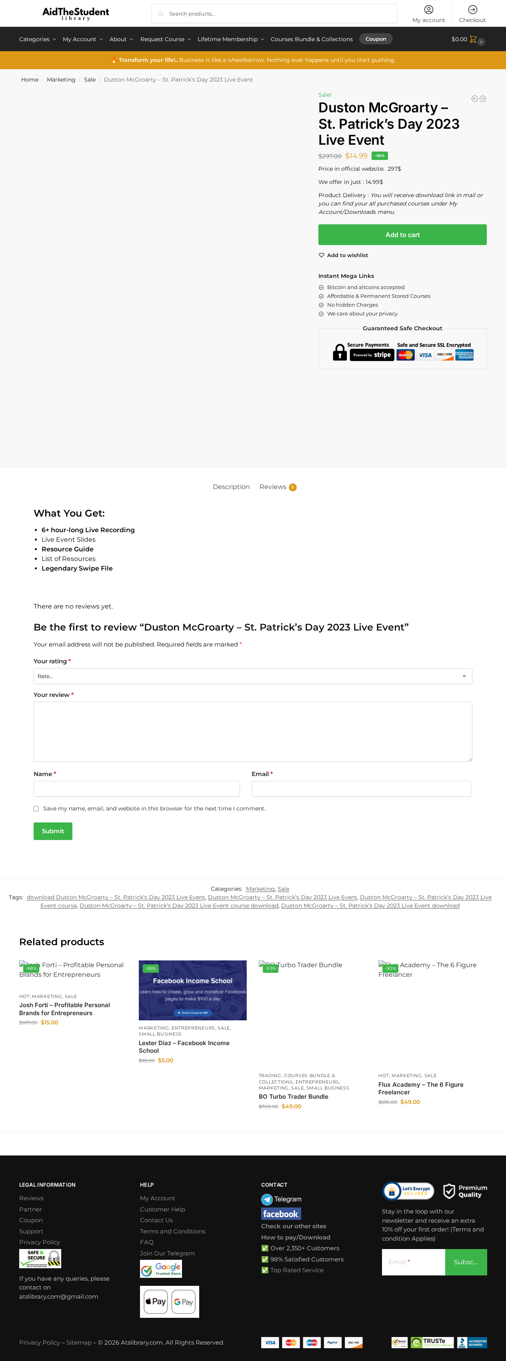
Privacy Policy (39, 1242)
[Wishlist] (115, 972)
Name (45, 774)
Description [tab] (231, 487)
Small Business (160, 1034)
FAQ (147, 1242)
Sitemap (79, 1342)
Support (31, 1231)
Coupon (31, 1220)
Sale (90, 79)
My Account (157, 1198)
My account (428, 20)
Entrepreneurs (193, 1028)
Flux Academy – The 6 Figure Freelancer (421, 1088)
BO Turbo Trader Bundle (293, 1096)
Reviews (31, 1198)
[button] (469, 39)
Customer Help (162, 1209)
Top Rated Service (297, 1270)
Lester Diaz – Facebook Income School (184, 1047)
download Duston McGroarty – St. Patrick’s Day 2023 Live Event (116, 897)
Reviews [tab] (277, 487)
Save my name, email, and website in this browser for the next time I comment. (154, 808)
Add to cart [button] (72, 1039)
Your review (54, 694)
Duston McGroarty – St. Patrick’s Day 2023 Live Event (282, 897)
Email (262, 774)
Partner (30, 1209)
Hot (24, 996)
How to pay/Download (295, 1237)
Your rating (52, 661)
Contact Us (156, 1220)
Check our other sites (293, 1226)
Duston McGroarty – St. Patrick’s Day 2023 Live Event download (370, 905)
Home (29, 79)
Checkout (472, 20)
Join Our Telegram (167, 1253)
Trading (270, 1075)
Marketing (61, 79)
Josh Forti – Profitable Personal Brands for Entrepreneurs (64, 1009)
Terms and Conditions (172, 1231)
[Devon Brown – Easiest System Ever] (483, 99)
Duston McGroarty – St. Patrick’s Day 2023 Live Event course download (179, 905)
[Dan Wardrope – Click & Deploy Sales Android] (475, 99)
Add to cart (403, 235)
